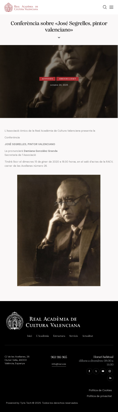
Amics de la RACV (67, 79)
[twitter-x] (96, 371)
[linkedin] (110, 378)
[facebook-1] (89, 371)
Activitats (47, 79)
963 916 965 (59, 357)
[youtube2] (103, 371)
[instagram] (110, 371)
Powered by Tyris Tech (19, 402)
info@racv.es (59, 364)
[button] (111, 7)
